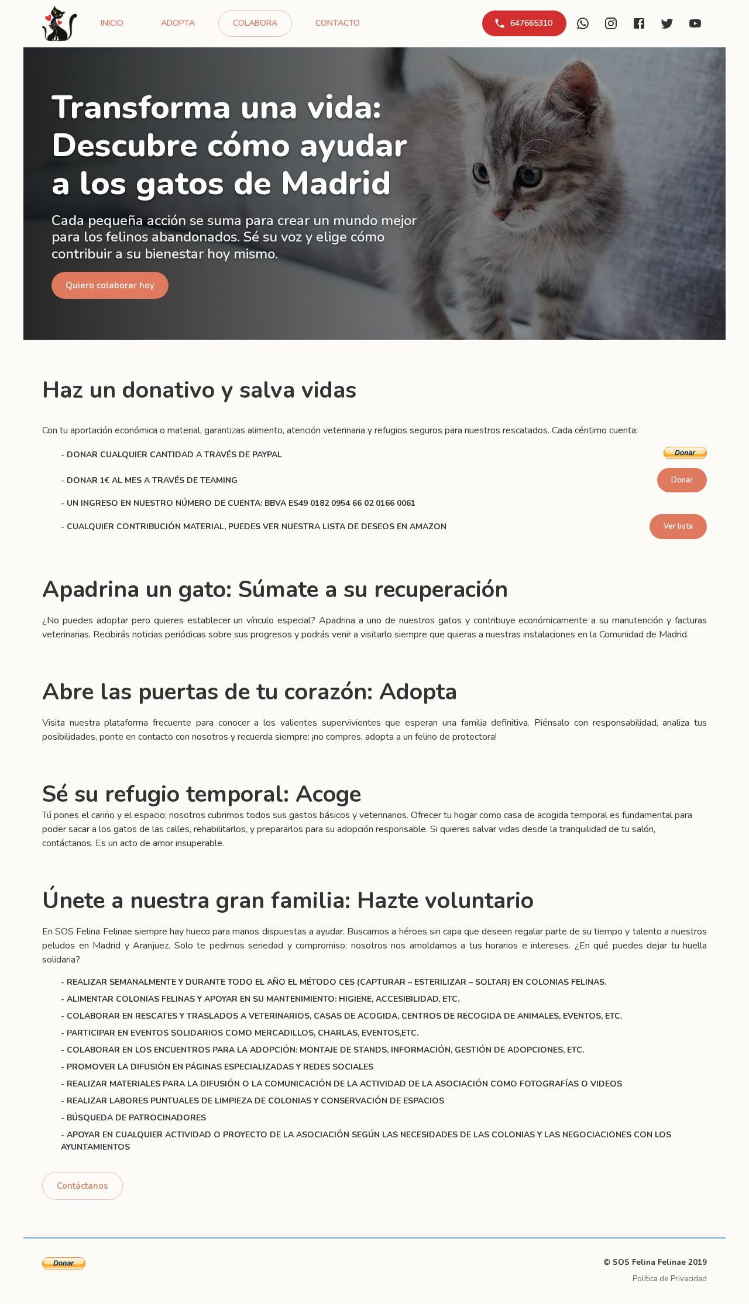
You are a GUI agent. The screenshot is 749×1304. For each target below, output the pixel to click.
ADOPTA (178, 23)
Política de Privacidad (670, 1279)
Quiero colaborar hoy (110, 285)
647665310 (531, 23)
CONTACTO (337, 23)
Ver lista (678, 526)
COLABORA (255, 23)
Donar (682, 480)
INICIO (112, 23)
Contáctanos (82, 1186)
